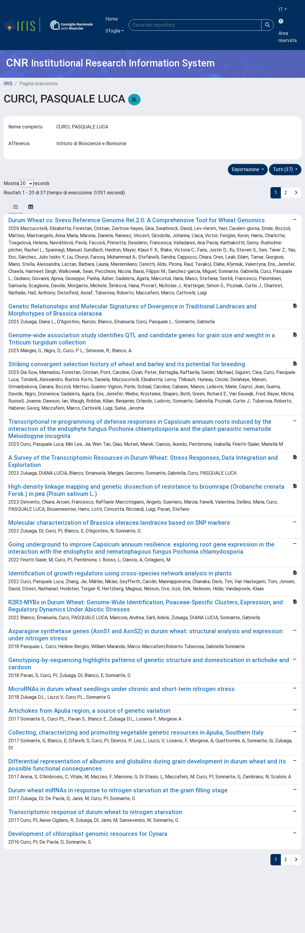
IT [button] (280, 9)
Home (111, 19)
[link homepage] (22, 25)
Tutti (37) (283, 169)
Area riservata (287, 36)
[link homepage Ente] (71, 25)
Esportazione (246, 169)
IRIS (8, 83)
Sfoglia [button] (112, 31)
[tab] (15, 207)
